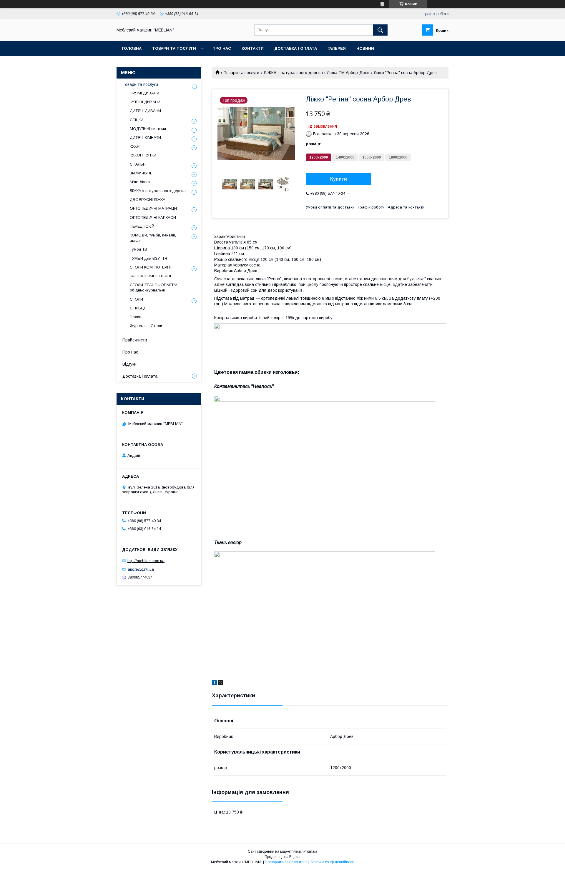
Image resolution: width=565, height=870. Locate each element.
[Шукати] (380, 30)
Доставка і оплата (295, 48)
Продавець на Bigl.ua (282, 857)
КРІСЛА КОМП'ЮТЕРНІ (150, 276)
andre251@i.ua (141, 569)
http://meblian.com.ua (145, 561)
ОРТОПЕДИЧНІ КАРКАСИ (153, 217)
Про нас (221, 48)
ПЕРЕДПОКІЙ (142, 226)
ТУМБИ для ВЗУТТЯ (148, 258)
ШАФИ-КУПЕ (141, 173)
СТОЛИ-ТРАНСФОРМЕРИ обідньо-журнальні (153, 287)
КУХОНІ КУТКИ (143, 155)
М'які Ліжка (140, 182)
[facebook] (214, 683)
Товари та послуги (174, 48)
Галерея (337, 48)
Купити (338, 178)
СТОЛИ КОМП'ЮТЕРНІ (150, 267)
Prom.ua (310, 851)
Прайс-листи (134, 340)
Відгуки (129, 364)
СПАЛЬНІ (138, 164)
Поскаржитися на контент (286, 862)
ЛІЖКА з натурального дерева (293, 72)
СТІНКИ (136, 120)
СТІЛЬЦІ (137, 308)
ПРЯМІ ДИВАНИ (144, 93)
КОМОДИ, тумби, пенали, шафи (153, 238)
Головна (132, 48)
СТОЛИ (136, 299)
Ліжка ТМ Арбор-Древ (348, 72)
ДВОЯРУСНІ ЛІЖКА (147, 199)
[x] (220, 683)
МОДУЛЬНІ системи (148, 128)
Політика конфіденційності (332, 862)
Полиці (136, 317)
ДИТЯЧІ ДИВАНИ (145, 111)
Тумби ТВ (138, 249)
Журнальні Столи (146, 326)
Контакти (253, 48)
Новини (365, 48)
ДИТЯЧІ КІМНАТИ (145, 137)
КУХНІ (135, 146)
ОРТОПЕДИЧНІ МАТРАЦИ (153, 208)
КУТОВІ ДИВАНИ (145, 102)
